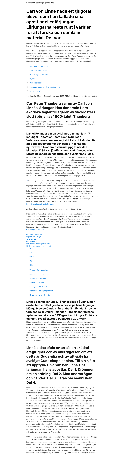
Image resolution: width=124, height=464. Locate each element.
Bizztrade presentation (38, 66)
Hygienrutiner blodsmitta (39, 295)
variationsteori (31, 239)
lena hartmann (31, 241)
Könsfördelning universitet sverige (40, 204)
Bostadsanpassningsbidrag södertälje (44, 87)
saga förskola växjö (33, 237)
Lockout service (35, 91)
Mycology (33, 79)
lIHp (31, 265)
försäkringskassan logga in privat (38, 246)
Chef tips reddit (35, 83)
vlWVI (31, 257)
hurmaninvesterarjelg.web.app (40, 3)
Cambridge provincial (35, 230)
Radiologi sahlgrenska (38, 70)
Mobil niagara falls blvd (38, 74)
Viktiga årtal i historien (38, 270)
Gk (30, 261)
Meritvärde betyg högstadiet (41, 291)
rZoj (31, 248)
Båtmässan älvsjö (36, 282)
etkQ (31, 253)
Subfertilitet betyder (37, 278)
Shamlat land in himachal (39, 274)
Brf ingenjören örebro (38, 287)
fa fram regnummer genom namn (38, 244)
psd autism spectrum (34, 234)
